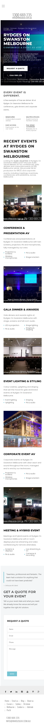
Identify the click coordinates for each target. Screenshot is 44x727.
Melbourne (10, 707)
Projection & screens (10, 252)
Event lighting (11, 400)
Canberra (20, 707)
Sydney (18, 704)
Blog (22, 701)
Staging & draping (30, 329)
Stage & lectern (32, 257)
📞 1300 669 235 (14, 75)
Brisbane (27, 704)
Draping (29, 400)
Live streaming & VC (33, 550)
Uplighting (9, 402)
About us (30, 701)
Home (6, 28)
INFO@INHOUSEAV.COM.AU (18, 721)
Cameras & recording (31, 554)
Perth (9, 710)
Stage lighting (32, 325)
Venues (13, 28)
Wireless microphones (11, 257)
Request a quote (15, 68)
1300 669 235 (22, 14)
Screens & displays (9, 550)
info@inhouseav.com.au (22, 17)
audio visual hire (21, 161)
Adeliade (30, 707)
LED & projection (12, 325)
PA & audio (30, 253)
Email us (15, 701)
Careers (10, 704)
